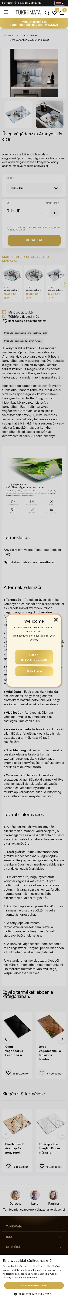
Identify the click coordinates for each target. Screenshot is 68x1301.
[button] (34, 1294)
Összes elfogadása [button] (34, 1285)
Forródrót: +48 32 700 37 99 (22, 3)
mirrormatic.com (34, 657)
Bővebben (43, 1277)
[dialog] (34, 1278)
